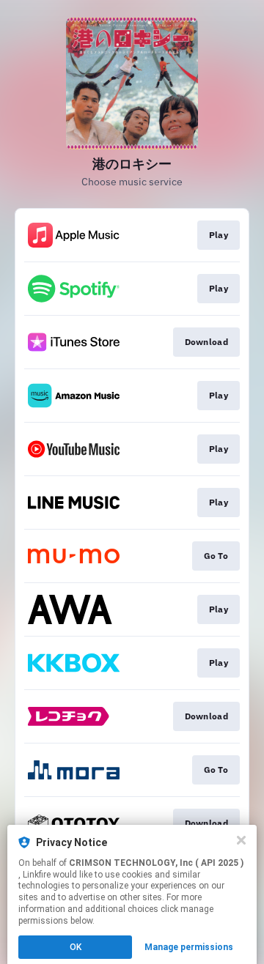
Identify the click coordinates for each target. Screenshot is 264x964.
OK (75, 947)
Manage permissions (188, 947)
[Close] (241, 840)
